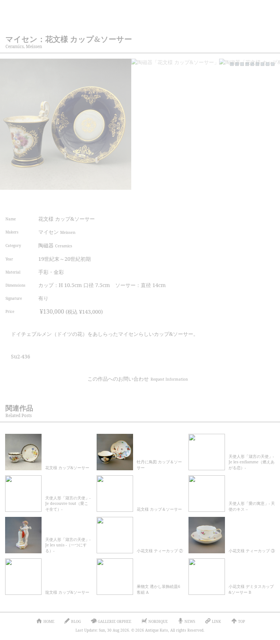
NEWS (189, 621)
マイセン (56, 231)
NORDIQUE (158, 621)
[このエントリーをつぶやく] (198, 200)
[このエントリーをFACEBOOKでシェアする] (214, 200)
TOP (241, 621)
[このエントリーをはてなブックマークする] (247, 200)
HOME (48, 621)
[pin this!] (182, 200)
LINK (216, 621)
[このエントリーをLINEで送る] (264, 200)
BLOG (76, 621)
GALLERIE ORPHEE (114, 621)
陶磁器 (55, 245)
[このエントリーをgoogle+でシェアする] (231, 200)
